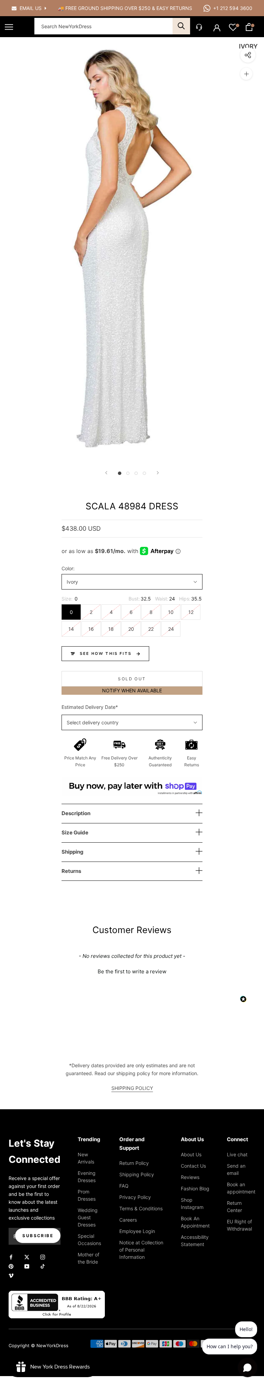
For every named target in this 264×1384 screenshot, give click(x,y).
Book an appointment (241, 1187)
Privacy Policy (135, 1197)
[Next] (158, 472)
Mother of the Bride (88, 1258)
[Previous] (106, 472)
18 (111, 629)
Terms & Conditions (141, 1208)
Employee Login (137, 1231)
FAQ (124, 1186)
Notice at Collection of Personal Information (141, 1250)
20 (131, 629)
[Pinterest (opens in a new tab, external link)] (11, 1265)
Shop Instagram (192, 1203)
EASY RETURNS (174, 8)
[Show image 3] (136, 473)
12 (191, 612)
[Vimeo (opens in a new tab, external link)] (11, 1275)
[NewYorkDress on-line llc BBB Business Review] (57, 1295)
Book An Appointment (195, 1222)
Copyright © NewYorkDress (38, 1345)
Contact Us (193, 1166)
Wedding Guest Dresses (88, 1217)
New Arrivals (86, 1158)
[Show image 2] (128, 473)
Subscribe (37, 1235)
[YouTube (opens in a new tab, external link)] (26, 1265)
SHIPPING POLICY (132, 1088)
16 (91, 629)
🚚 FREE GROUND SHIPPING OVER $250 (105, 8)
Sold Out (132, 678)
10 (171, 612)
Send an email (236, 1169)
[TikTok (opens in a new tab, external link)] (42, 1265)
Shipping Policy (136, 1174)
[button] (132, 970)
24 (171, 629)
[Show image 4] (144, 473)
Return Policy (134, 1163)
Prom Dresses (87, 1195)
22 (151, 629)
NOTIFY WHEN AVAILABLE (132, 690)
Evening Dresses (87, 1176)
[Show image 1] (119, 473)
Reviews (190, 1177)
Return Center (234, 1206)
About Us (191, 1154)
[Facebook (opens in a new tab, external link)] (11, 1256)
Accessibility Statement (195, 1240)
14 (71, 629)
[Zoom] (246, 74)
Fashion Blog (195, 1188)
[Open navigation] (9, 27)
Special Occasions (89, 1239)
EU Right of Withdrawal (239, 1225)
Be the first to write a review (132, 971)
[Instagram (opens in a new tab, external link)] (42, 1256)
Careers (128, 1220)
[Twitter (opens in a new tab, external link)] (26, 1256)
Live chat (237, 1154)
